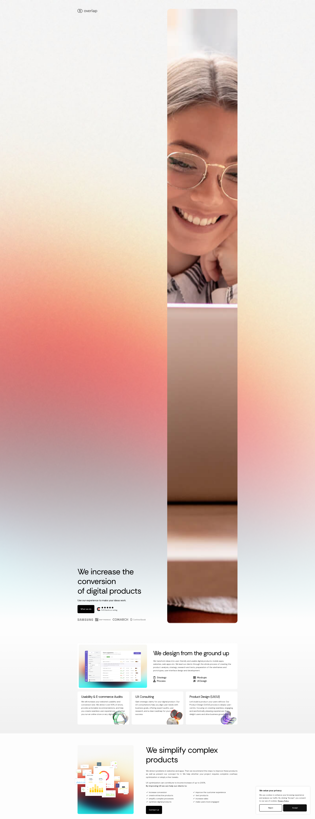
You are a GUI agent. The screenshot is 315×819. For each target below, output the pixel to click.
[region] (283, 800)
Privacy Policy (283, 801)
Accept (295, 808)
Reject (270, 808)
